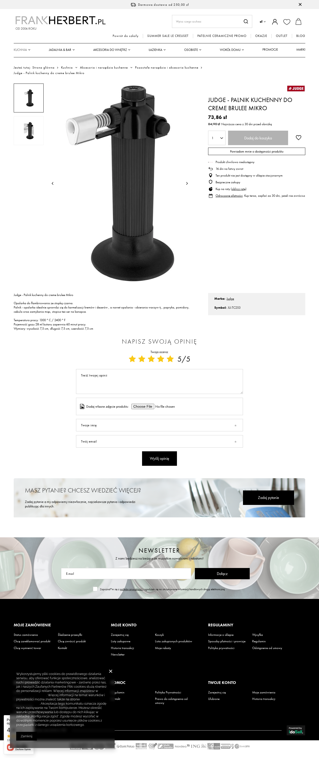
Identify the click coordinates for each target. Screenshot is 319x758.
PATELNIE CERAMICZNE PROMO (221, 36)
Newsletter (159, 550)
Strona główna (43, 67)
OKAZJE (261, 36)
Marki (300, 49)
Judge (230, 298)
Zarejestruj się (120, 635)
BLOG (300, 36)
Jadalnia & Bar (60, 50)
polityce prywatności (31, 695)
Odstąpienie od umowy (267, 648)
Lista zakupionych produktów (173, 641)
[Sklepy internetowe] (296, 730)
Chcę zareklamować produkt (32, 641)
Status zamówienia (26, 635)
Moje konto (124, 625)
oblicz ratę (238, 189)
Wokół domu (230, 50)
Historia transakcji (122, 648)
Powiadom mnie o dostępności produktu (257, 151)
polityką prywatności (131, 589)
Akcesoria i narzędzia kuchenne (104, 68)
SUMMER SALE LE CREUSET (168, 36)
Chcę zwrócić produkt (72, 641)
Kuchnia (20, 50)
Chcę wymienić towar (27, 648)
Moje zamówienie (32, 625)
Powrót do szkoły (126, 36)
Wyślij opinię (159, 458)
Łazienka (155, 50)
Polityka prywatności (221, 648)
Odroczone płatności (229, 195)
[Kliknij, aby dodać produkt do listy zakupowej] (298, 137)
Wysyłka (257, 635)
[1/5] (132, 359)
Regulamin (259, 641)
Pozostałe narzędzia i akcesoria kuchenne (166, 68)
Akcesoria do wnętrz (110, 50)
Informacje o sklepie (221, 635)
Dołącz (222, 573)
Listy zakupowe (120, 641)
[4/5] (160, 359)
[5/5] (170, 359)
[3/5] (151, 359)
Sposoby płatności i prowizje (226, 641)
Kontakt (62, 648)
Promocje (270, 49)
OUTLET (282, 36)
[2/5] (141, 359)
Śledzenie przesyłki (70, 635)
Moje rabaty (163, 648)
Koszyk (159, 635)
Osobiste (191, 50)
